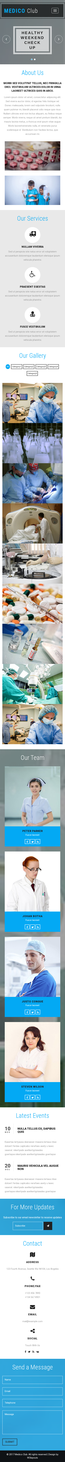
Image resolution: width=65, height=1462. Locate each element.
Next (59, 39)
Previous (6, 39)
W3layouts (32, 1457)
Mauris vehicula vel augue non (38, 1167)
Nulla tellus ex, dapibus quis (37, 1130)
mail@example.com (32, 1321)
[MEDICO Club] (32, 403)
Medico (21, 11)
